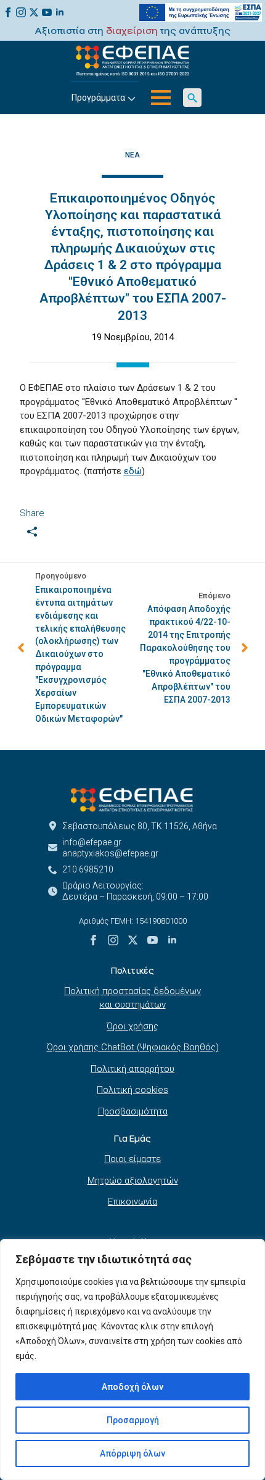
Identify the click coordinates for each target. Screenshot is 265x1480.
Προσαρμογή (133, 1420)
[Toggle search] (192, 97)
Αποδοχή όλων (132, 1387)
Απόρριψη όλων (132, 1453)
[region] (132, 1359)
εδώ (133, 471)
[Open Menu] (161, 97)
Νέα (132, 155)
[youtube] (47, 12)
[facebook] (8, 12)
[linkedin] (60, 12)
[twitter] (34, 12)
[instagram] (21, 12)
